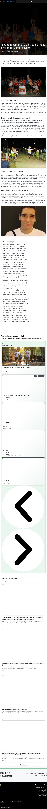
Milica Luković (4, 670)
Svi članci (23, 765)
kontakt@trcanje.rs (43, 795)
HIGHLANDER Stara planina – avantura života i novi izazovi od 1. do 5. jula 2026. (23, 664)
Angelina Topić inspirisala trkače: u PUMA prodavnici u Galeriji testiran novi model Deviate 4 (21, 754)
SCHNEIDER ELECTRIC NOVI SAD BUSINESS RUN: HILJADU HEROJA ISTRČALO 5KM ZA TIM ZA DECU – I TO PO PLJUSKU (22, 618)
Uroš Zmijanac (4, 714)
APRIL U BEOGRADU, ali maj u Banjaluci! (14, 709)
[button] (31, 1)
